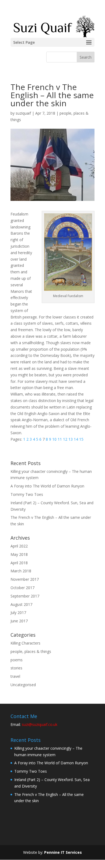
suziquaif (23, 113)
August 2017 (21, 604)
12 (65, 439)
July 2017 (18, 612)
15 (81, 439)
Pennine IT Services (63, 852)
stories (16, 667)
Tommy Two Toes (26, 494)
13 (70, 439)
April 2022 (19, 546)
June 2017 (19, 620)
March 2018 (20, 570)
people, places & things (30, 651)
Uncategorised (23, 684)
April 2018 (19, 562)
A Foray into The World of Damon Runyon (47, 486)
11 (60, 439)
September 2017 (24, 596)
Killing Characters (25, 643)
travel (15, 676)
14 (76, 439)
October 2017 (22, 587)
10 (54, 439)
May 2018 (19, 554)
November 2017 (24, 579)
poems (16, 659)
